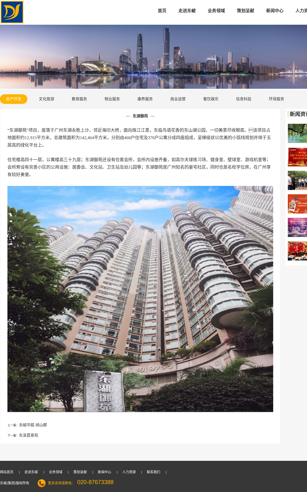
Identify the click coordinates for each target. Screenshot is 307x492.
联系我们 (153, 472)
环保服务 (276, 99)
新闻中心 (274, 10)
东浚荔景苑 (28, 435)
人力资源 (129, 472)
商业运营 (178, 99)
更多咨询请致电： (61, 483)
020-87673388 (95, 482)
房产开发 (13, 99)
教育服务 (79, 99)
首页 (162, 10)
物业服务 (112, 99)
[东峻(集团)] (12, 23)
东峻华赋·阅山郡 (33, 425)
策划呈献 (245, 10)
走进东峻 (187, 10)
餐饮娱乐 (210, 99)
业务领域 (216, 10)
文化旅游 (46, 99)
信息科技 (243, 99)
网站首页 (6, 472)
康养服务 (145, 99)
